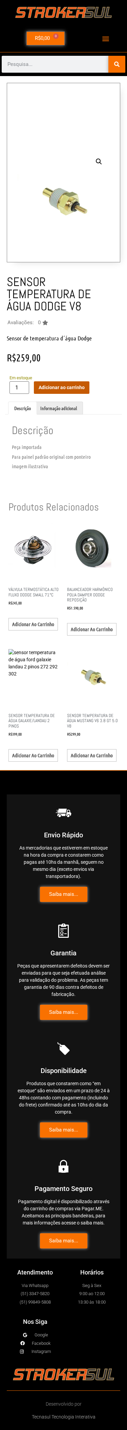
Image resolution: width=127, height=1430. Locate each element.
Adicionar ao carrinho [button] (33, 624)
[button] (105, 38)
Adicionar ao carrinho (62, 387)
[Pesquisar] (116, 64)
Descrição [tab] (22, 408)
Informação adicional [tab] (58, 408)
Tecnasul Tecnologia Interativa (64, 1417)
